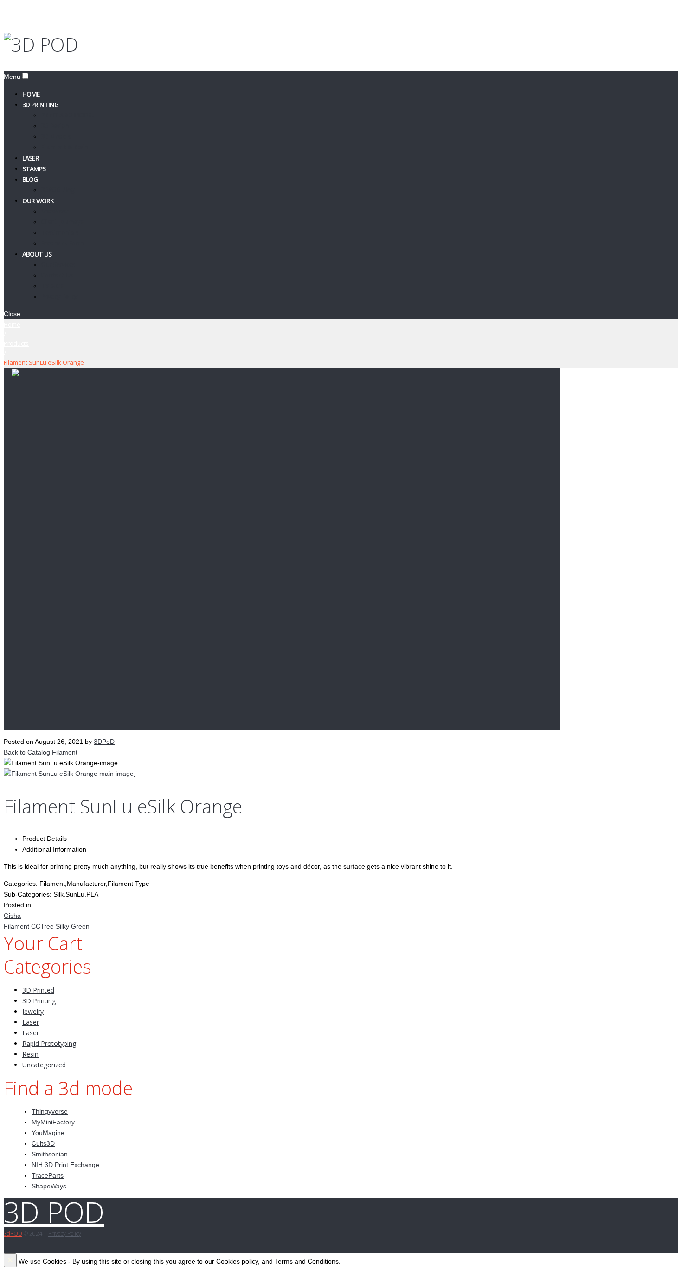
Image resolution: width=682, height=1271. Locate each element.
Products (16, 343)
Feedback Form (62, 243)
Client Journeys (62, 221)
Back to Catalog (28, 752)
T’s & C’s (52, 285)
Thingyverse (50, 1111)
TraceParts (48, 1175)
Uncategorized (44, 1064)
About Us (36, 253)
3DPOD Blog (57, 189)
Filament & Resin (64, 146)
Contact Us (56, 275)
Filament (64, 752)
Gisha (12, 915)
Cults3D (43, 1143)
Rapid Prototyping (49, 1043)
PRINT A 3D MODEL (67, 114)
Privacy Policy (59, 296)
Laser (30, 1022)
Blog (30, 178)
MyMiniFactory (53, 1122)
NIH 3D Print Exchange (65, 1164)
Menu (12, 76)
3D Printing (40, 104)
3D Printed (38, 990)
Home (12, 324)
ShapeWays (49, 1186)
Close (12, 313)
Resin (30, 1054)
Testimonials (59, 232)
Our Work (38, 200)
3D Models (55, 136)
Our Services (58, 264)
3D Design (55, 125)
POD (13, 1234)
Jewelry (33, 1011)
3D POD (54, 1212)
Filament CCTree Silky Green (47, 926)
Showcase (55, 210)
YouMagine (48, 1132)
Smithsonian (50, 1154)
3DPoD (104, 741)
